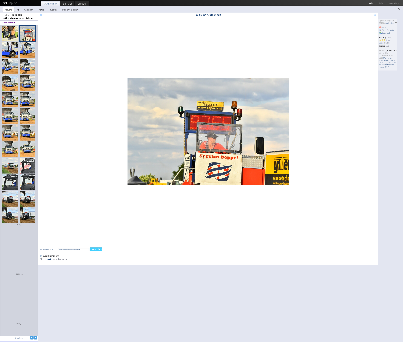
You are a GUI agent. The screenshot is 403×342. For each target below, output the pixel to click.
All (18, 9)
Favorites (53, 9)
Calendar (28, 9)
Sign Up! (67, 3)
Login (370, 3)
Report (384, 27)
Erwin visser (50, 3)
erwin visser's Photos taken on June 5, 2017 (387, 61)
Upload (81, 3)
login (49, 259)
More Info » (387, 58)
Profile (41, 9)
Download (386, 33)
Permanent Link (46, 249)
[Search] (398, 9)
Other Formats (388, 30)
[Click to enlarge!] (208, 131)
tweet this (96, 249)
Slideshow (19, 338)
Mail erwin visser (70, 9)
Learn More (393, 3)
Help (380, 3)
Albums (8, 9)
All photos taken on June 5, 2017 (386, 65)
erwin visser (390, 23)
